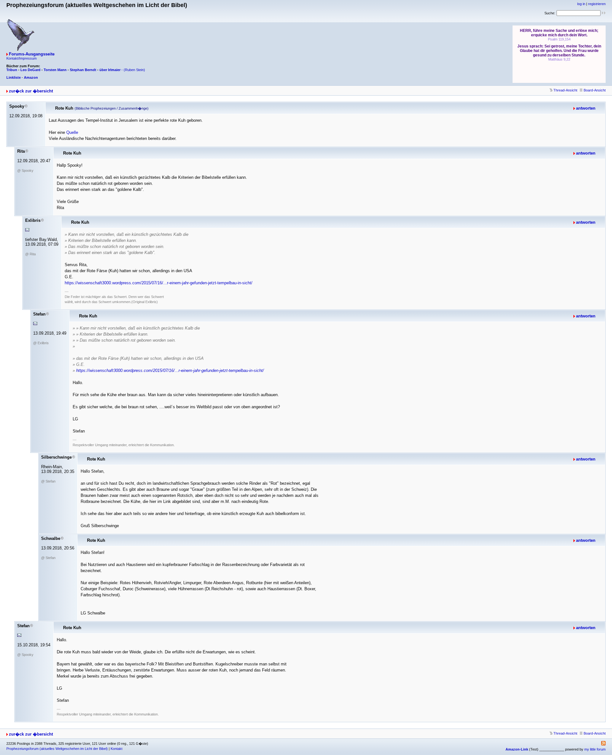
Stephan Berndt (83, 70)
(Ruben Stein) (134, 70)
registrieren (597, 4)
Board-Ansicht (595, 90)
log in (581, 4)
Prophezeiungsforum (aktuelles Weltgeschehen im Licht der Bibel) (57, 749)
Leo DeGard (30, 70)
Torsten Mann (55, 70)
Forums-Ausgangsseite (32, 54)
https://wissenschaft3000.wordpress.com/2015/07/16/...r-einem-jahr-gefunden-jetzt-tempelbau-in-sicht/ (158, 282)
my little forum (595, 749)
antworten (585, 108)
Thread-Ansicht (565, 90)
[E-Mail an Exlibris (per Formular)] (27, 230)
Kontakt (116, 749)
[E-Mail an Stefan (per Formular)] (35, 323)
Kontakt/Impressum (21, 58)
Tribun (11, 70)
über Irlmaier (109, 70)
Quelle (72, 132)
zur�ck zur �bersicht (31, 91)
